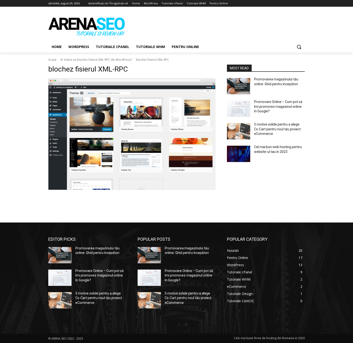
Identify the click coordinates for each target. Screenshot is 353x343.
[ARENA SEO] (86, 26)
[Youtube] (302, 3)
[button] (299, 47)
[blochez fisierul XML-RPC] (131, 134)
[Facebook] (275, 3)
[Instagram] (282, 3)
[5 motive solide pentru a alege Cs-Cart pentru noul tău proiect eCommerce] (238, 131)
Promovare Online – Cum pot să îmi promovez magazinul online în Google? (278, 106)
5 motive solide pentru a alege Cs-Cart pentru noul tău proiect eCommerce (277, 129)
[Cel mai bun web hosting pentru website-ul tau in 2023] (238, 154)
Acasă (52, 60)
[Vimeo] (295, 3)
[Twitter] (289, 3)
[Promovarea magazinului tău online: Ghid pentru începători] (238, 86)
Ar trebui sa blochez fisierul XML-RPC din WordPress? (96, 60)
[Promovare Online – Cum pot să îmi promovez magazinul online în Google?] (238, 109)
